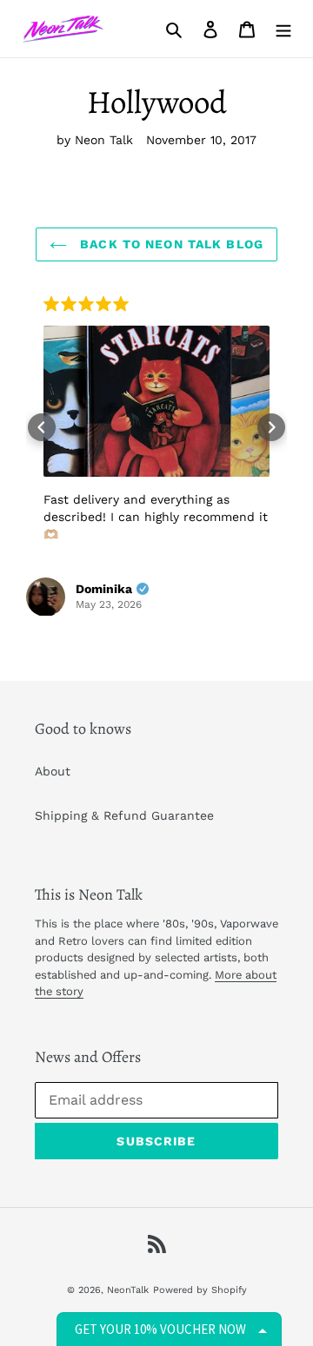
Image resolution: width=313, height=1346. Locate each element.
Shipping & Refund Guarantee (124, 815)
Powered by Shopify (200, 1290)
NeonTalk (128, 1290)
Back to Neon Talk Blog (169, 244)
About (52, 771)
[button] (42, 427)
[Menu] (283, 28)
